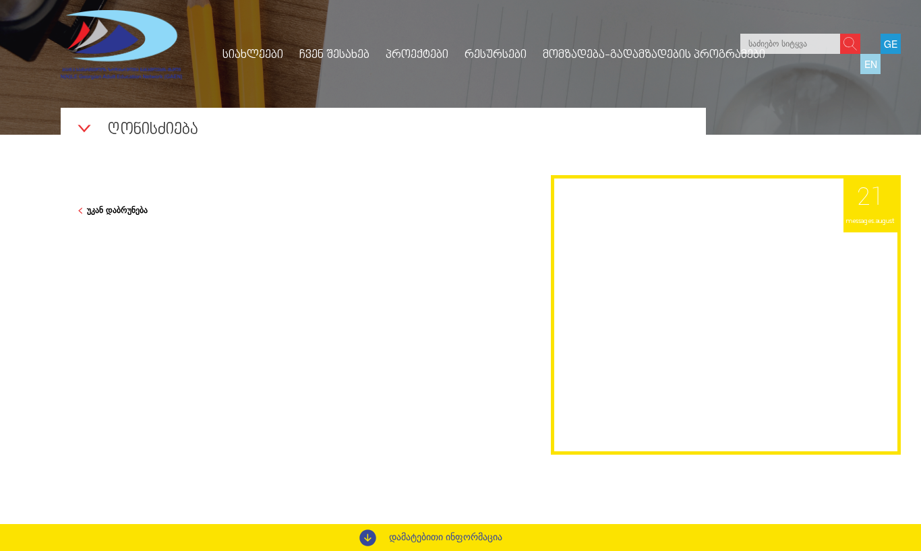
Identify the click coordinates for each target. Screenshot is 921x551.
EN (870, 64)
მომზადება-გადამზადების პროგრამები (654, 55)
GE (890, 44)
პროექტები (417, 55)
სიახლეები (252, 55)
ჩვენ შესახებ (334, 55)
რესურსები (496, 55)
